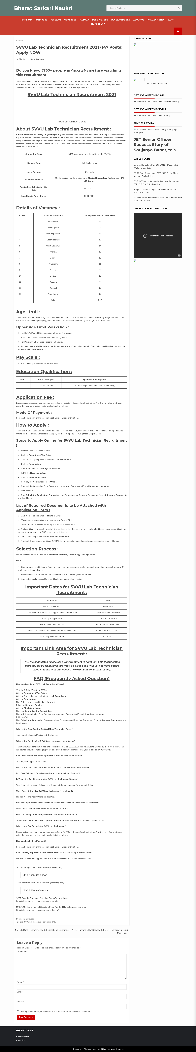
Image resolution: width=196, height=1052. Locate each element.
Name (20, 982)
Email (20, 992)
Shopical (106, 1049)
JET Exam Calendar (35, 875)
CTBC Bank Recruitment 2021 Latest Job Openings (42, 930)
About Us (138, 20)
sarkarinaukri (39, 59)
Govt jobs (70, 20)
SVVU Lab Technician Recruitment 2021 (40, 922)
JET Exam (56, 20)
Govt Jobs (20, 40)
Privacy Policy (156, 20)
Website (20, 1001)
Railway (84, 20)
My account (98, 24)
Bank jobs (41, 20)
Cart (171, 20)
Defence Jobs (100, 20)
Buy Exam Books (120, 20)
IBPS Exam (26, 20)
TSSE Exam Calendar (36, 890)
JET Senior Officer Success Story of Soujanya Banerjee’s (155, 144)
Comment (22, 951)
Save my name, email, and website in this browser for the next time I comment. (55, 1011)
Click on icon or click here (156, 83)
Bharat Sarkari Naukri (43, 8)
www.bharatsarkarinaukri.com (91, 669)
